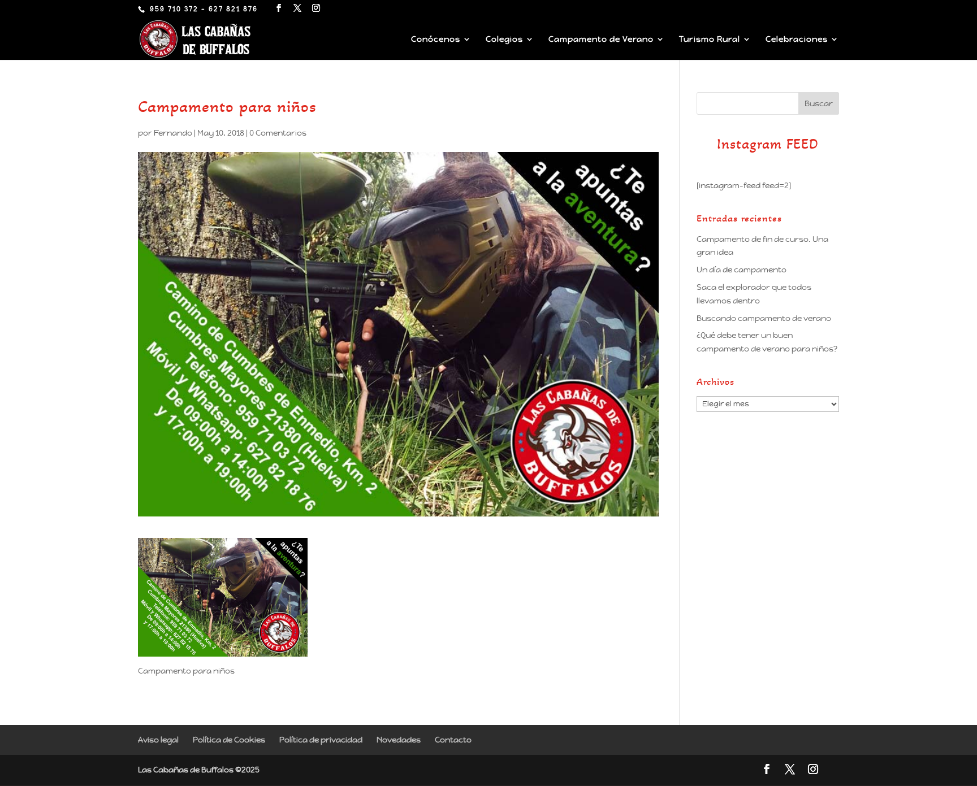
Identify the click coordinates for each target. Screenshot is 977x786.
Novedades (399, 740)
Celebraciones (797, 39)
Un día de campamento (741, 269)
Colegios (504, 39)
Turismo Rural (709, 39)
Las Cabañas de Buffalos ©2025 (199, 770)
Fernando (173, 133)
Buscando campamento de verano (764, 318)
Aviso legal (158, 740)
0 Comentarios (277, 133)
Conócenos (435, 39)
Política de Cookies (229, 740)
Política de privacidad (320, 740)
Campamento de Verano (601, 39)
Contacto (453, 740)
